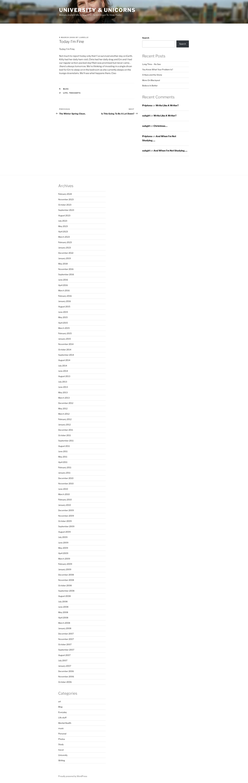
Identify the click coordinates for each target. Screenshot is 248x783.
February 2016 (65, 296)
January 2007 (64, 666)
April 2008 (63, 617)
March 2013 (64, 398)
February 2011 (64, 467)
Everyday (62, 712)
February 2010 (65, 499)
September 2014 (66, 355)
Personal (62, 733)
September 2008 (66, 591)
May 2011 (62, 456)
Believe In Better (150, 85)
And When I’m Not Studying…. (170, 150)
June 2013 (63, 387)
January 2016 (64, 301)
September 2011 (66, 440)
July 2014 (62, 365)
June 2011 (63, 451)
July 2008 (62, 601)
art (59, 701)
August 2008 (64, 596)
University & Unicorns (97, 10)
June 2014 (63, 371)
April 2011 (62, 462)
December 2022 (65, 253)
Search (145, 38)
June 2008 (63, 607)
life (65, 93)
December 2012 (65, 403)
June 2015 (63, 312)
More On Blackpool (151, 80)
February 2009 (65, 564)
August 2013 (64, 376)
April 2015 (63, 323)
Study (61, 744)
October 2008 (65, 585)
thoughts (75, 93)
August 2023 (64, 215)
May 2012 (62, 408)
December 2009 (66, 510)
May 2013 (63, 392)
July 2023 (62, 221)
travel (61, 750)
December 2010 (65, 478)
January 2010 (64, 505)
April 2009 (63, 553)
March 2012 (63, 414)
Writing (61, 760)
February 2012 (64, 419)
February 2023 (65, 242)
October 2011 (64, 435)
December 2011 (65, 430)
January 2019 (64, 258)
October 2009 (65, 521)
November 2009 (66, 516)
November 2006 (66, 676)
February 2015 (65, 333)
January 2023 (64, 247)
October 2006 (65, 682)
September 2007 (66, 649)
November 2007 (66, 639)
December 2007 (66, 633)
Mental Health (64, 723)
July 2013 (62, 381)
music (61, 728)
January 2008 (64, 628)
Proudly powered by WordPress (72, 776)
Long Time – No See (151, 64)
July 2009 (62, 537)
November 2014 (65, 344)
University (62, 755)
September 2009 (66, 526)
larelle (84, 37)
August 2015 (64, 306)
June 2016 (63, 279)
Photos (61, 739)
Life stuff (62, 717)
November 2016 (65, 269)
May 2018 (63, 263)
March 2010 (64, 494)
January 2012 (64, 424)
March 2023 (64, 237)
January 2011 (64, 473)
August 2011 (64, 446)
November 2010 (66, 483)
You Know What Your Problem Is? (157, 69)
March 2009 (64, 558)
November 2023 (66, 199)
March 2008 (64, 623)
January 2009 (64, 569)
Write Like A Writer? (167, 105)
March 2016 (64, 290)
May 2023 (63, 226)
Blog (66, 89)
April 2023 (63, 231)
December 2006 (66, 671)
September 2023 (66, 210)
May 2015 (63, 317)
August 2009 (64, 532)
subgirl (146, 115)
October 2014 (64, 349)
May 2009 (63, 548)
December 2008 (66, 574)
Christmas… (160, 126)
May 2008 (63, 612)
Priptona (147, 105)
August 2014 (64, 360)
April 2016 (63, 285)
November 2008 (66, 580)
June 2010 (63, 489)
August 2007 (64, 655)
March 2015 (64, 328)
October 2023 (64, 204)
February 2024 (65, 194)
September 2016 (66, 274)
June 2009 (63, 542)
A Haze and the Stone (152, 75)
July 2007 (62, 660)
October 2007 (64, 644)
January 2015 (64, 339)
